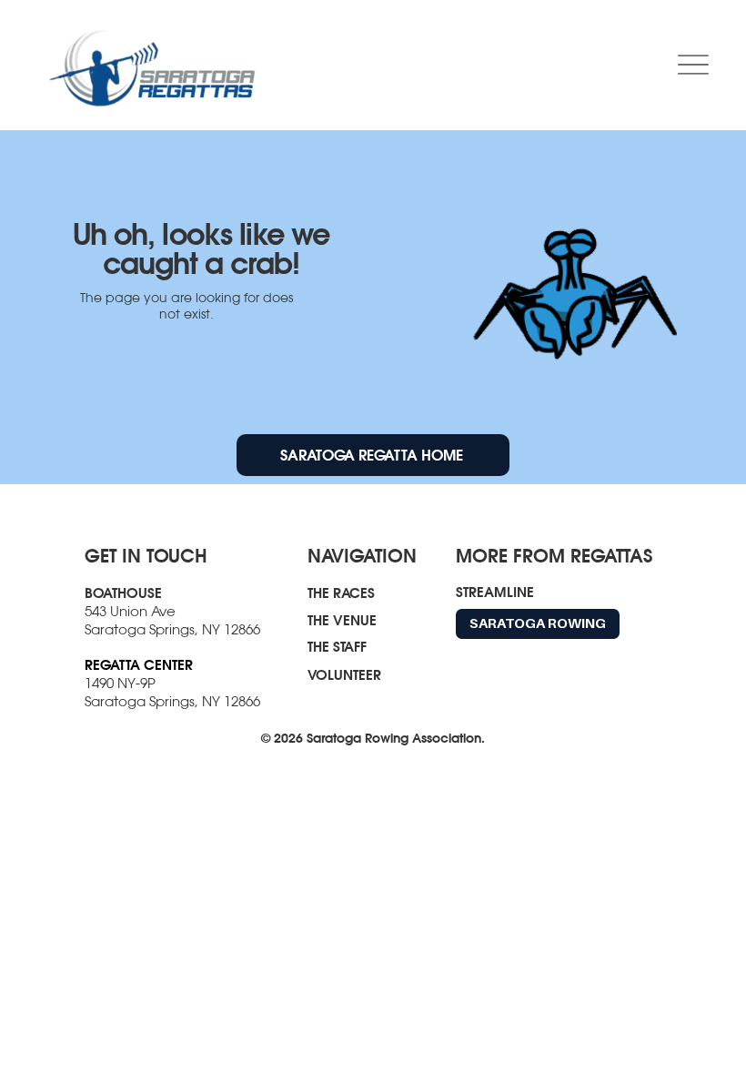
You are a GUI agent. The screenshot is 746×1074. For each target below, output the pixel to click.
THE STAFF (337, 646)
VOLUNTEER (344, 674)
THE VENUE (342, 620)
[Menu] (693, 65)
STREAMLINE (495, 592)
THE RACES (341, 592)
